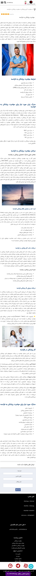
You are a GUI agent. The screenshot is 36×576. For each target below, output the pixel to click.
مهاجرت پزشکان (18, 541)
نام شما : (19, 471)
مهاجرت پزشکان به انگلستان (18, 545)
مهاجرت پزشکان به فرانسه (13, 9)
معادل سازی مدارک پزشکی (18, 543)
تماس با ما (18, 554)
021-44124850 (10, 3)
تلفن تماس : (18, 476)
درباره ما (18, 556)
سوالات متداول (18, 561)
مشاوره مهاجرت (18, 559)
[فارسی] (25, 2)
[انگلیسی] (25, 3)
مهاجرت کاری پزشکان (26, 9)
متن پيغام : (18, 482)
